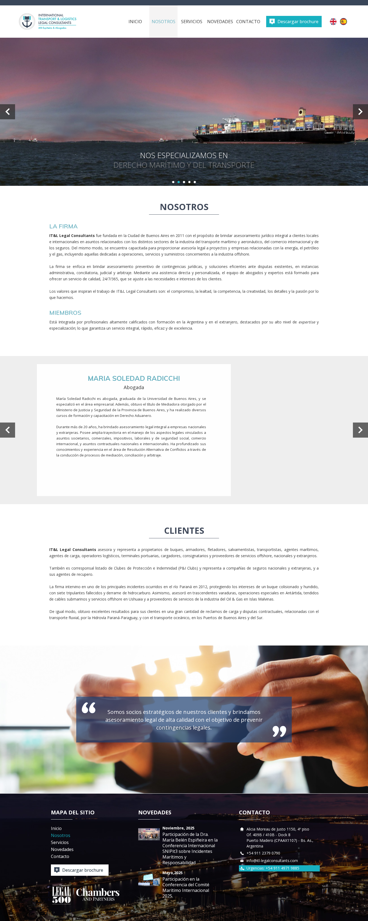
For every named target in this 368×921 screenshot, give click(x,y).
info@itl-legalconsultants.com (272, 860)
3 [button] (184, 182)
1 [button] (173, 182)
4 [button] (189, 182)
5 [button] (195, 182)
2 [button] (179, 182)
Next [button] (360, 111)
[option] (184, 112)
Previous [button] (7, 111)
